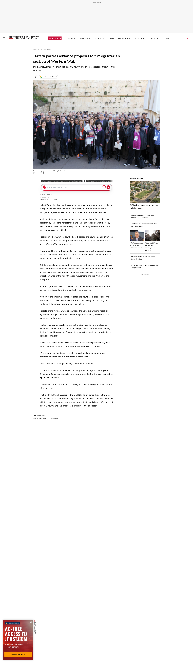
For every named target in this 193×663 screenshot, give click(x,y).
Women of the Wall (39, 419)
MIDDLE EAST (100, 38)
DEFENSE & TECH (140, 38)
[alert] (18, 640)
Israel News (47, 49)
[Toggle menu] (4, 38)
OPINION (155, 38)
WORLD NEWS (85, 38)
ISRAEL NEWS (71, 38)
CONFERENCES (55, 38)
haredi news (54, 419)
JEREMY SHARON (46, 194)
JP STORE (166, 38)
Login (186, 38)
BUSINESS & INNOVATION (120, 38)
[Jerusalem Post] (22, 38)
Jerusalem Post (37, 49)
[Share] (35, 77)
